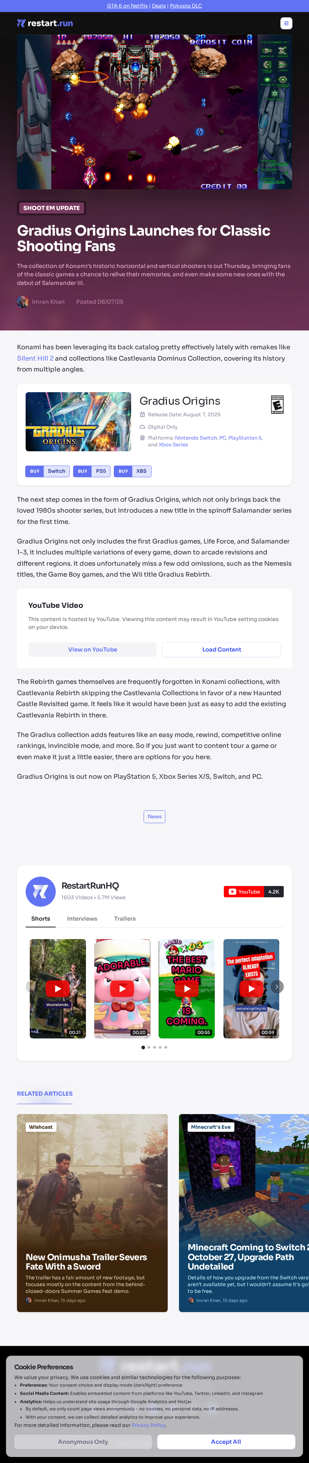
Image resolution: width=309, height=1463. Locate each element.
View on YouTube (92, 649)
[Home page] (45, 23)
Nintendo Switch (196, 438)
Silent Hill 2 (35, 358)
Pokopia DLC (186, 6)
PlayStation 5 (245, 438)
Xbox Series (173, 444)
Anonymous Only (83, 1441)
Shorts (40, 918)
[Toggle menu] (286, 23)
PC (222, 438)
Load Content (221, 649)
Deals (159, 6)
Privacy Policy (148, 1425)
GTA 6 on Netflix (127, 6)
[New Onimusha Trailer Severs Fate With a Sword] (92, 1152)
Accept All (226, 1441)
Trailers (125, 918)
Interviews (82, 918)
